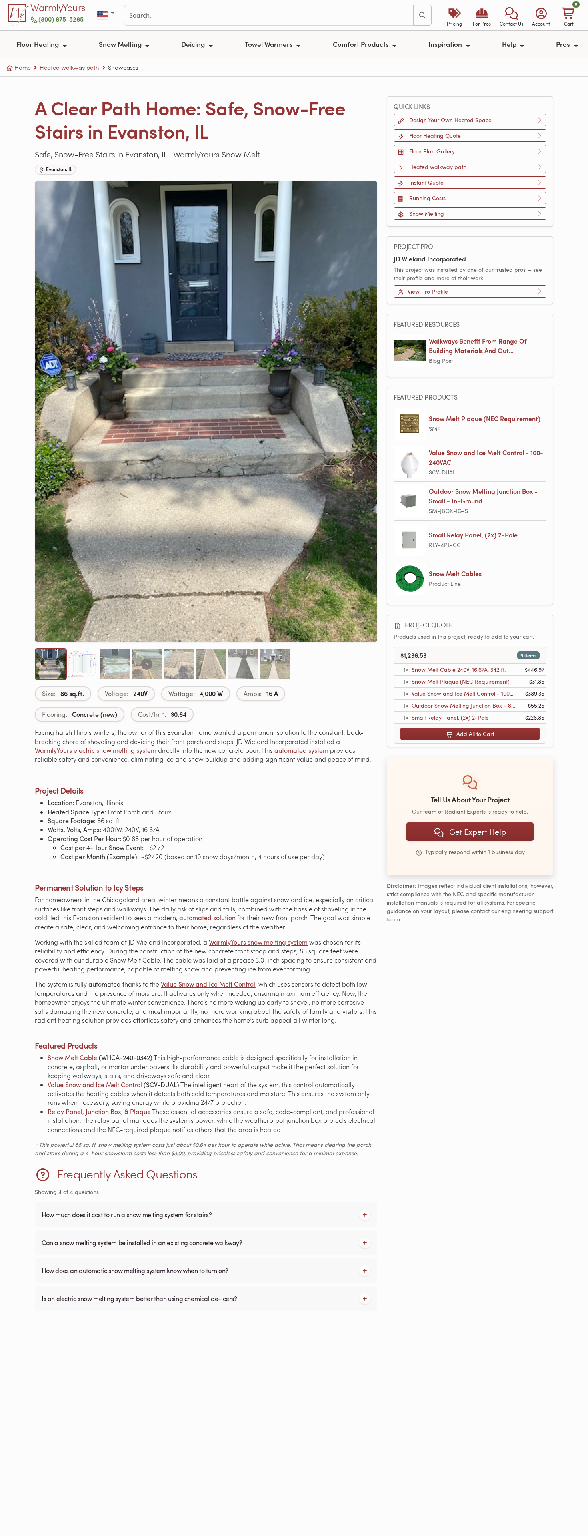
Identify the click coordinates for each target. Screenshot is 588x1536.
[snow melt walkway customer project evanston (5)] (275, 664)
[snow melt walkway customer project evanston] (243, 664)
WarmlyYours (57, 8)
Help (510, 44)
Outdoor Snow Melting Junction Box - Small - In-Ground (483, 496)
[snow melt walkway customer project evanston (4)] (115, 664)
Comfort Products (361, 44)
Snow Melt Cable (72, 1057)
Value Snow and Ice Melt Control (208, 984)
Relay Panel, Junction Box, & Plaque (99, 1111)
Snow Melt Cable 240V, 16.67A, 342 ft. (459, 669)
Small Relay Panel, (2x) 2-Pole (473, 534)
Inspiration (446, 44)
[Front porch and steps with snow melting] (51, 664)
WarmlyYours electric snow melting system (95, 750)
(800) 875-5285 (61, 19)
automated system (301, 750)
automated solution (207, 917)
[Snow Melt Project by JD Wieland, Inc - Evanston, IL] (147, 664)
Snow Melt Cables (455, 573)
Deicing (193, 44)
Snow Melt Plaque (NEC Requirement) (484, 418)
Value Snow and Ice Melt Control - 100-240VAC (486, 457)
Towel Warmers (269, 44)
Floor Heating (38, 44)
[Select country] (106, 15)
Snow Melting (121, 44)
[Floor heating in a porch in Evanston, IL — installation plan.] (83, 664)
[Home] (18, 15)
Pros (564, 44)
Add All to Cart (474, 734)
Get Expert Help (476, 831)
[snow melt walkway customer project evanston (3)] (179, 664)
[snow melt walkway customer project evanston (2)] (211, 664)
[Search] (422, 15)
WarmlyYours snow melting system (258, 942)
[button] (511, 15)
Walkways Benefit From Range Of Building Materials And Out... (478, 345)
